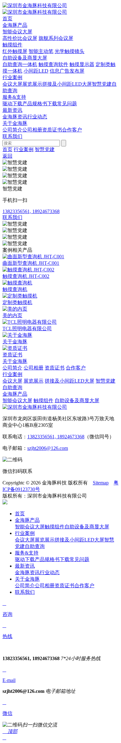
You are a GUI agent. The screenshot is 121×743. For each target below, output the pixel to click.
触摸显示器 (81, 64)
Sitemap (101, 482)
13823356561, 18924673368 (55, 436)
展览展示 (32, 84)
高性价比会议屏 (19, 38)
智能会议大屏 (17, 31)
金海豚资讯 (14, 116)
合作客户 (72, 129)
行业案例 (24, 149)
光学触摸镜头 (69, 51)
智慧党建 (102, 84)
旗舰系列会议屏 (55, 38)
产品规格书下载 (39, 103)
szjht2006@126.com (47, 448)
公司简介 (12, 129)
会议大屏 (12, 84)
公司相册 (32, 129)
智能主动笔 (41, 51)
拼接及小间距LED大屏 (67, 84)
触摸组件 (12, 44)
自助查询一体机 (19, 64)
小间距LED (36, 71)
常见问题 (67, 103)
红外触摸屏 (14, 51)
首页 (7, 149)
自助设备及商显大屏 (24, 57)
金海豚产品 (14, 394)
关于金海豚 (14, 361)
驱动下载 (12, 103)
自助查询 (12, 387)
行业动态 (37, 116)
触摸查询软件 (53, 64)
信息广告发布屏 (67, 71)
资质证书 (52, 129)
